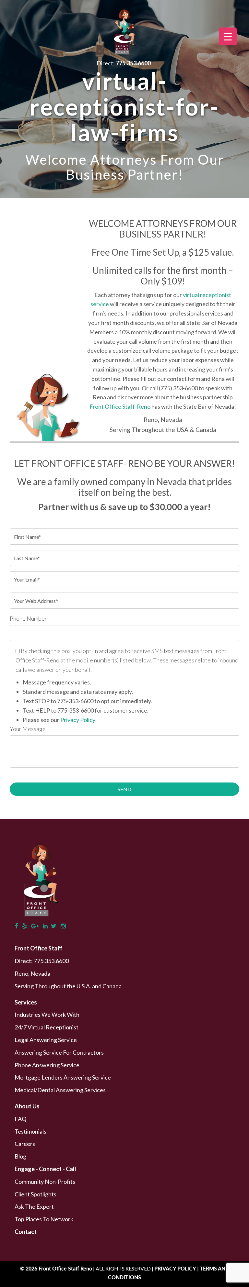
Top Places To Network (44, 1219)
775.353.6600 (51, 960)
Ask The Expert (34, 1206)
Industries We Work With (47, 1014)
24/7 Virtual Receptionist (46, 1027)
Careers (25, 1143)
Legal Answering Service (46, 1039)
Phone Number (28, 618)
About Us (27, 1106)
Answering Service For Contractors (59, 1052)
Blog (20, 1156)
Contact (26, 1231)
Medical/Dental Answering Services (60, 1089)
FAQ (20, 1118)
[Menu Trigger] (228, 36)
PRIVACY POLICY (175, 1268)
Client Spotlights (35, 1194)
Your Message (28, 728)
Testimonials (30, 1131)
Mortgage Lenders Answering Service (63, 1077)
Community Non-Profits (45, 1181)
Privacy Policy (77, 719)
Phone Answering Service (47, 1065)
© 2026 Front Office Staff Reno (56, 1268)
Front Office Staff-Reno (119, 406)
